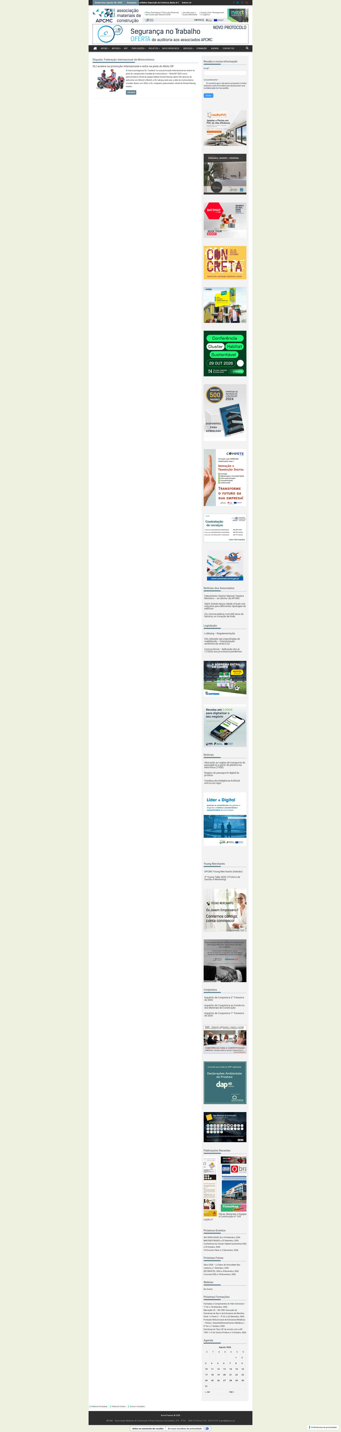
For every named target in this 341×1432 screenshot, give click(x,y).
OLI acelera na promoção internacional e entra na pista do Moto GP (133, 66)
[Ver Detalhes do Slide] (195, 15)
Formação (201, 48)
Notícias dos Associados (219, 588)
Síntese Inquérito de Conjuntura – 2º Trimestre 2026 (177, 3)
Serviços (187, 48)
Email (206, 68)
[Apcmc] (95, 48)
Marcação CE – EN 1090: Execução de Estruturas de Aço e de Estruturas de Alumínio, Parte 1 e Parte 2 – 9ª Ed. (224, 1313)
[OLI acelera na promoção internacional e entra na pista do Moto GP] (109, 70)
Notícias (209, 754)
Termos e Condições (137, 1406)
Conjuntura (210, 989)
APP (126, 48)
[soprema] (170, 34)
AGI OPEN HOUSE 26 (213, 1237)
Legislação (210, 625)
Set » (231, 1392)
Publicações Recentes (217, 1150)
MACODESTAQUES (212, 1240)
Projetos (153, 48)
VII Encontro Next (211, 1250)
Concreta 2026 (210, 1274)
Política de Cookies (118, 1406)
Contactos (228, 48)
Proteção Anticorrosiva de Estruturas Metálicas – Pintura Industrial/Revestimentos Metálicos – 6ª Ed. (224, 1323)
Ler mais (131, 92)
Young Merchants (214, 863)
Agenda (215, 48)
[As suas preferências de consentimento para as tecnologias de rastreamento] (323, 1427)
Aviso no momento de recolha (147, 1428)
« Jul (207, 1392)
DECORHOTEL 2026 (212, 1271)
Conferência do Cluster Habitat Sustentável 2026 (225, 1244)
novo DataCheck (170, 48)
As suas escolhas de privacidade (185, 1428)
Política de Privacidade (99, 1406)
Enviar (208, 95)
